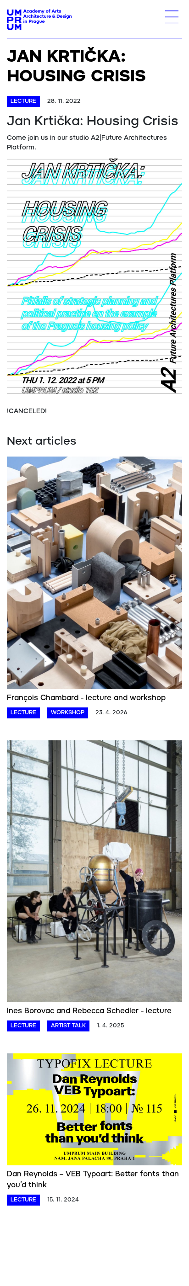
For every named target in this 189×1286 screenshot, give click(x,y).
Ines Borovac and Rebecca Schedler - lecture (89, 1011)
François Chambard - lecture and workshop (86, 698)
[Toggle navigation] (171, 17)
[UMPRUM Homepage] (39, 19)
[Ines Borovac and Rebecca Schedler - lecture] (94, 873)
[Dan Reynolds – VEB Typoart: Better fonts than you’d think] (94, 1111)
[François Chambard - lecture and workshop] (94, 574)
